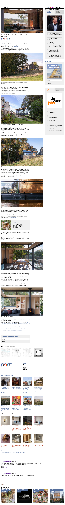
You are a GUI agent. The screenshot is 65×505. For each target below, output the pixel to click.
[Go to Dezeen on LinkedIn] (54, 7)
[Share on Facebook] (1, 39)
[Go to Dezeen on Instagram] (52, 7)
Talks (24, 368)
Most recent (58, 12)
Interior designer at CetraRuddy (53, 112)
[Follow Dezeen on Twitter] (57, 7)
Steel (25, 328)
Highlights (6, 487)
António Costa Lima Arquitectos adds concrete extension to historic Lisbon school (55, 55)
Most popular (49, 12)
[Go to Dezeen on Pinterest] (51, 7)
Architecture (14, 330)
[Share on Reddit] (6, 39)
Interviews (26, 366)
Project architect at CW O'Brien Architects (54, 116)
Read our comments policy (19, 452)
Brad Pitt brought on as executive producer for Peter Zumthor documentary (55, 35)
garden (6, 45)
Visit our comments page (6, 452)
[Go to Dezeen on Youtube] (58, 7)
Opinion (25, 367)
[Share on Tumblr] (9, 39)
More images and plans (8, 346)
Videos (25, 369)
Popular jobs (49, 89)
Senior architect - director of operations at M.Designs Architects (55, 127)
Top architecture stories (52, 9)
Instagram (19, 330)
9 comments (16, 41)
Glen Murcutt (13, 217)
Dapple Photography (15, 327)
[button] (60, 7)
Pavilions (3, 330)
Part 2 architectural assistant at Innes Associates (55, 121)
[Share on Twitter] (3, 39)
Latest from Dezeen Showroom (9, 414)
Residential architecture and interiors (14, 328)
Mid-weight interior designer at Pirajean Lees (55, 131)
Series (25, 364)
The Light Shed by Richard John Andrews (14, 323)
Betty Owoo (3, 41)
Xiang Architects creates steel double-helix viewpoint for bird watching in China (55, 45)
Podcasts (25, 372)
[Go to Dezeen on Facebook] (55, 7)
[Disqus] (22, 469)
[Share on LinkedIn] (8, 39)
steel (3, 43)
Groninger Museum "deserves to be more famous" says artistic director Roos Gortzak (55, 40)
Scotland (16, 46)
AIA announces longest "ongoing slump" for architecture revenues (54, 50)
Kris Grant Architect (13, 86)
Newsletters (26, 370)
